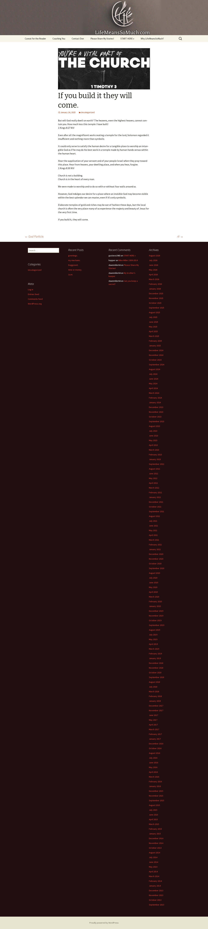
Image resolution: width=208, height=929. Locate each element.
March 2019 (154, 648)
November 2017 (156, 710)
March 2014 (154, 876)
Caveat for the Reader (35, 38)
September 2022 (156, 464)
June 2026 (153, 265)
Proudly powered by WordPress (104, 922)
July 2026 (153, 260)
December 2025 (156, 293)
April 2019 (153, 644)
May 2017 (153, 720)
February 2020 (155, 601)
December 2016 (156, 743)
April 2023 (153, 445)
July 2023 (153, 430)
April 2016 (153, 772)
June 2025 (153, 322)
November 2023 (156, 412)
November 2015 (156, 795)
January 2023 (155, 459)
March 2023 (154, 449)
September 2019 (156, 625)
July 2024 (153, 374)
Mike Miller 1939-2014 (128, 260)
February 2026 (155, 284)
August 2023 (154, 426)
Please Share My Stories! (102, 38)
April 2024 (153, 388)
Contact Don (78, 38)
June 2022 (153, 473)
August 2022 (154, 468)
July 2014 (153, 857)
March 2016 (154, 776)
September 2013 (156, 904)
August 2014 (154, 852)
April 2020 (153, 592)
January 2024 (155, 402)
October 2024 (155, 359)
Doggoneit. (73, 265)
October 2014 (155, 847)
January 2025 (155, 345)
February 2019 (155, 653)
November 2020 (156, 558)
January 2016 (155, 786)
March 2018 (154, 691)
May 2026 (153, 269)
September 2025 (156, 307)
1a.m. (70, 274)
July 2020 (153, 577)
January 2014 (155, 885)
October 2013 (155, 900)
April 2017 (153, 724)
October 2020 (155, 563)
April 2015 (153, 819)
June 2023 (153, 435)
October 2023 (155, 416)
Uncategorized (88, 112)
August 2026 (154, 255)
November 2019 (156, 615)
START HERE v (127, 38)
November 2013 (156, 895)
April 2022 (153, 483)
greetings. (73, 255)
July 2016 (153, 757)
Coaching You (59, 38)
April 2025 (153, 331)
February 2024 (155, 397)
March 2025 (154, 336)
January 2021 (155, 549)
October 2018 (155, 672)
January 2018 (155, 701)
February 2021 (155, 544)
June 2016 (153, 762)
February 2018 (155, 696)
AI (180, 236)
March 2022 (154, 487)
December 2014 (156, 838)
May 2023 (153, 440)
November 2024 (156, 355)
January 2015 (155, 833)
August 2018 (154, 682)
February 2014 (155, 881)
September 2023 (156, 421)
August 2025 (154, 312)
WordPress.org (35, 303)
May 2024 (153, 383)
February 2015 (155, 829)
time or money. (75, 269)
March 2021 (154, 539)
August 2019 (154, 630)
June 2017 (153, 715)
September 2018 (156, 677)
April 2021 (153, 535)
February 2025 (155, 340)
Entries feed (33, 294)
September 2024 (156, 364)
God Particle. (34, 236)
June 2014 (153, 862)
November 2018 (156, 667)
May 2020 (153, 587)
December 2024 (156, 350)
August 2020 (154, 573)
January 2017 (155, 738)
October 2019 (155, 620)
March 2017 (154, 729)
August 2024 (154, 369)
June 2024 (153, 378)
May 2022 (153, 478)
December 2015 (156, 791)
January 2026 (155, 288)
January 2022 (155, 497)
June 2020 (153, 582)
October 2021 (155, 506)
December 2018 (156, 663)
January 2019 (155, 658)
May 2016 (153, 767)
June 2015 (153, 814)
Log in (30, 289)
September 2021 (156, 511)
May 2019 (153, 639)
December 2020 (156, 554)
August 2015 (154, 805)
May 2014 (153, 866)
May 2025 (153, 326)
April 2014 (153, 871)
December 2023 (156, 407)
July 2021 (153, 521)
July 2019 (153, 634)
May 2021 (153, 530)
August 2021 (154, 516)
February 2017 (155, 734)
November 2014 (156, 843)
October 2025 (155, 303)
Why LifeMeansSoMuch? (152, 38)
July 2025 (153, 317)
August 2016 (154, 753)
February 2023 (155, 454)
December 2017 (156, 705)
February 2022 (155, 492)
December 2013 (156, 890)
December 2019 (156, 611)
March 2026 (154, 279)
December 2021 (156, 502)
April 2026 (153, 274)
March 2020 (154, 596)
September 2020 (156, 568)
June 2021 (153, 525)
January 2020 (155, 606)
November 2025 (156, 298)
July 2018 (153, 686)
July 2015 (153, 810)
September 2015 (156, 800)
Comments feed (35, 299)
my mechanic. (74, 260)
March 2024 (154, 393)
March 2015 (154, 824)
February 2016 (155, 781)
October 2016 (155, 748)
